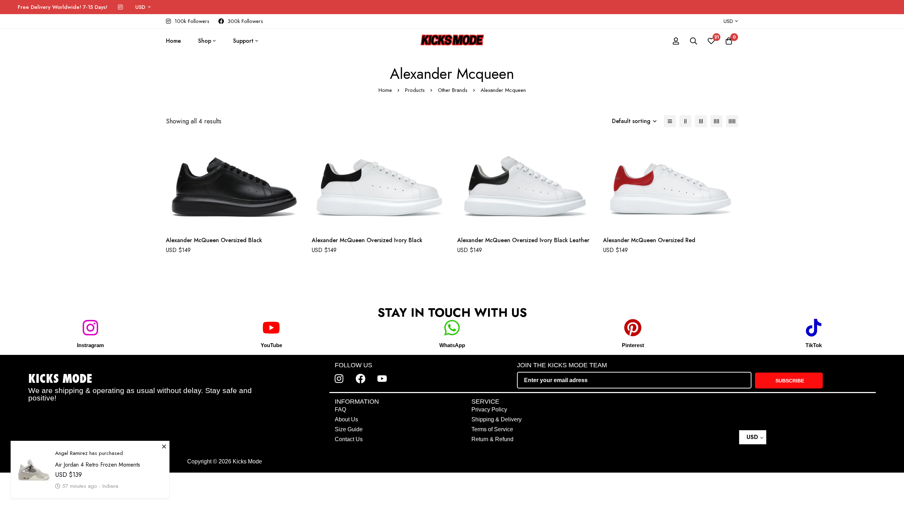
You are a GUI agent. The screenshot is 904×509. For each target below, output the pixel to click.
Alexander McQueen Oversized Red (649, 240)
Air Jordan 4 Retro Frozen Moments (97, 458)
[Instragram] (90, 328)
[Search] (693, 41)
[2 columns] (685, 121)
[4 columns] (716, 121)
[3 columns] (701, 121)
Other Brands (453, 90)
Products (415, 90)
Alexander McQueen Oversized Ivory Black (367, 240)
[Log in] (676, 41)
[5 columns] (732, 121)
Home (385, 90)
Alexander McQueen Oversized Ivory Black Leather (523, 240)
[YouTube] (271, 328)
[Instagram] (120, 7)
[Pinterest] (633, 328)
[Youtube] (382, 378)
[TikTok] (813, 328)
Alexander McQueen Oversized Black (214, 240)
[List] (670, 121)
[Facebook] (360, 378)
